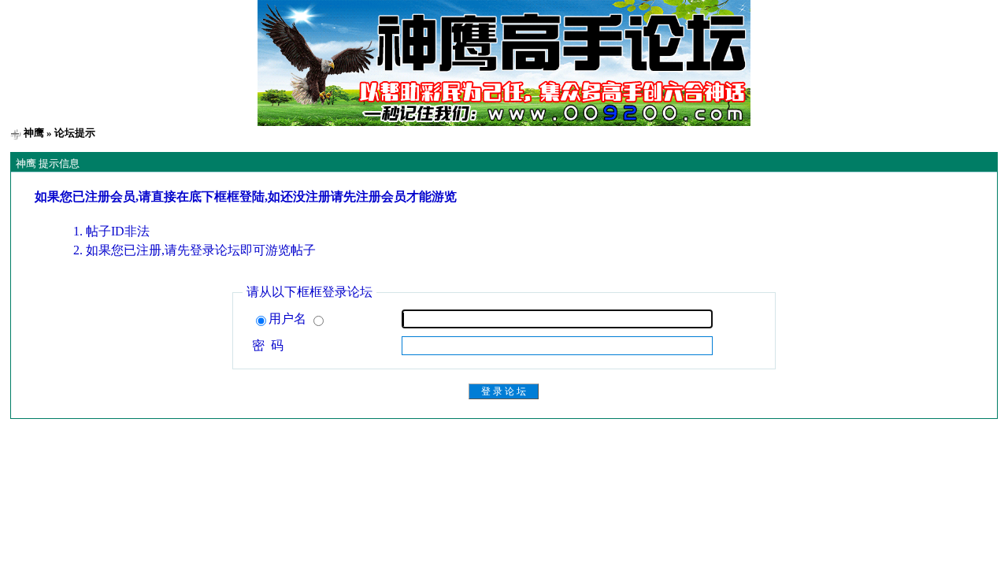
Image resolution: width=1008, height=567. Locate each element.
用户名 (289, 318)
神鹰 (34, 133)
